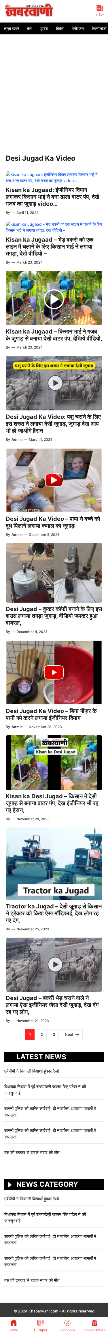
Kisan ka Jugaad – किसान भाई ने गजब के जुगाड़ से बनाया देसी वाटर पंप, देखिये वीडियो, (54, 335)
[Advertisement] (54, 91)
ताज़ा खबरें (11, 28)
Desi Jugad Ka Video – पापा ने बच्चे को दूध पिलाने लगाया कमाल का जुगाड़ (53, 522)
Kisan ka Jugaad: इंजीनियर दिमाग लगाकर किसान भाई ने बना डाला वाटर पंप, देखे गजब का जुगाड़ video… (52, 196)
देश (29, 28)
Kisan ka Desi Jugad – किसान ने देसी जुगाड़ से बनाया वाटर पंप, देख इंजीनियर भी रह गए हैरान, (52, 803)
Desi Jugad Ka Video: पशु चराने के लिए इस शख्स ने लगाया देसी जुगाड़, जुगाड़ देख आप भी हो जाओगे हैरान (53, 423)
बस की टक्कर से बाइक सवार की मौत (31, 1152)
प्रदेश (44, 28)
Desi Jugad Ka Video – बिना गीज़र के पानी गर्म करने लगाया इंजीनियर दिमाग (51, 714)
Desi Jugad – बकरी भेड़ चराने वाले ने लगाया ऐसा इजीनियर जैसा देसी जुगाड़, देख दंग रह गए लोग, (52, 1005)
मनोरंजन (78, 28)
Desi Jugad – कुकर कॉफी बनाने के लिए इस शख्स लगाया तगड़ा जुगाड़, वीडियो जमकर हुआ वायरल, (54, 616)
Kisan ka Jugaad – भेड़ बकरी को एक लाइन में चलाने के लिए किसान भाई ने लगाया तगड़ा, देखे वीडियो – (49, 246)
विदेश (60, 28)
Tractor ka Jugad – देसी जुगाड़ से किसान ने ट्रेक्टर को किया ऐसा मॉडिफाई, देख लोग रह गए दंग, (54, 913)
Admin (17, 439)
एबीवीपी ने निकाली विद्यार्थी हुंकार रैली (31, 1071)
